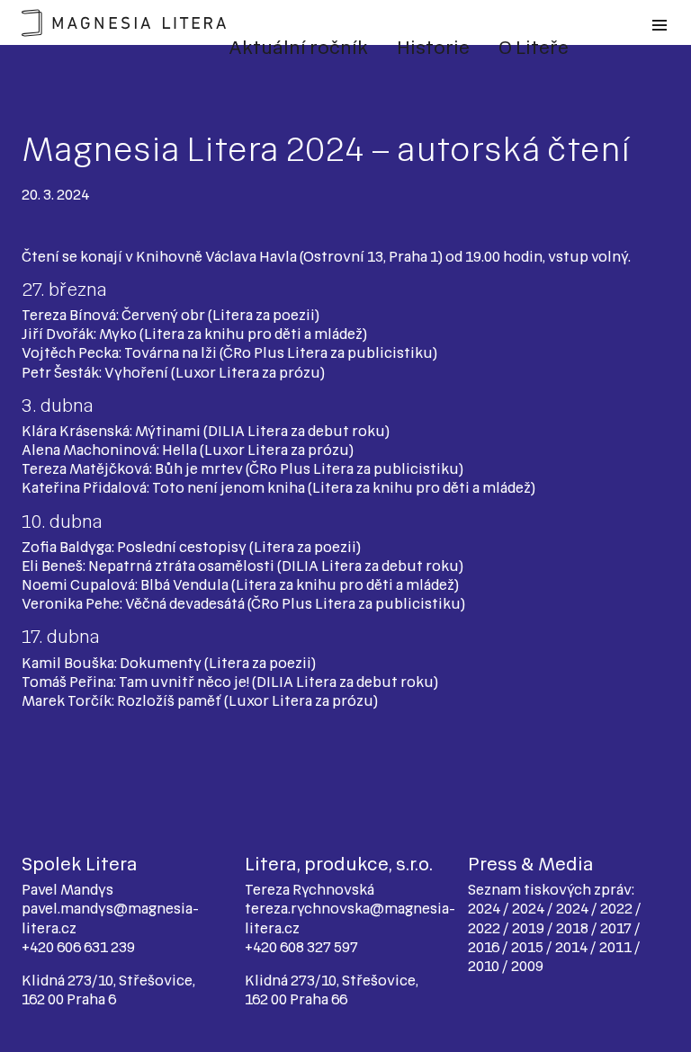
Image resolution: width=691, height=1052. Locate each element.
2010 (485, 966)
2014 (572, 947)
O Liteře (533, 48)
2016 (485, 947)
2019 (529, 928)
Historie (433, 48)
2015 (528, 947)
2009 (527, 966)
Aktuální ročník (298, 48)
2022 (617, 908)
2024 (485, 908)
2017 (617, 928)
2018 (573, 928)
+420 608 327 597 (301, 947)
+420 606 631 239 (78, 947)
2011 (616, 947)
